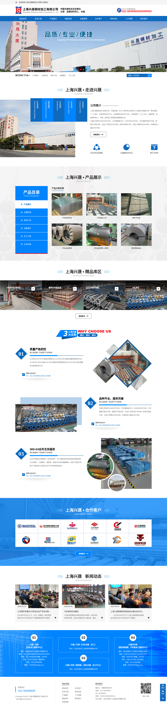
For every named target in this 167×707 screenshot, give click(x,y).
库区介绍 (54, 75)
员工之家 (72, 75)
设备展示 (63, 75)
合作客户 (98, 19)
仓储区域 (44, 75)
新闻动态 (113, 19)
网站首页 (23, 19)
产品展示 (53, 19)
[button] (81, 69)
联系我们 (144, 19)
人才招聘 (128, 19)
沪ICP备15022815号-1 (24, 699)
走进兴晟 (38, 19)
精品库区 (68, 19)
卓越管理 (83, 19)
